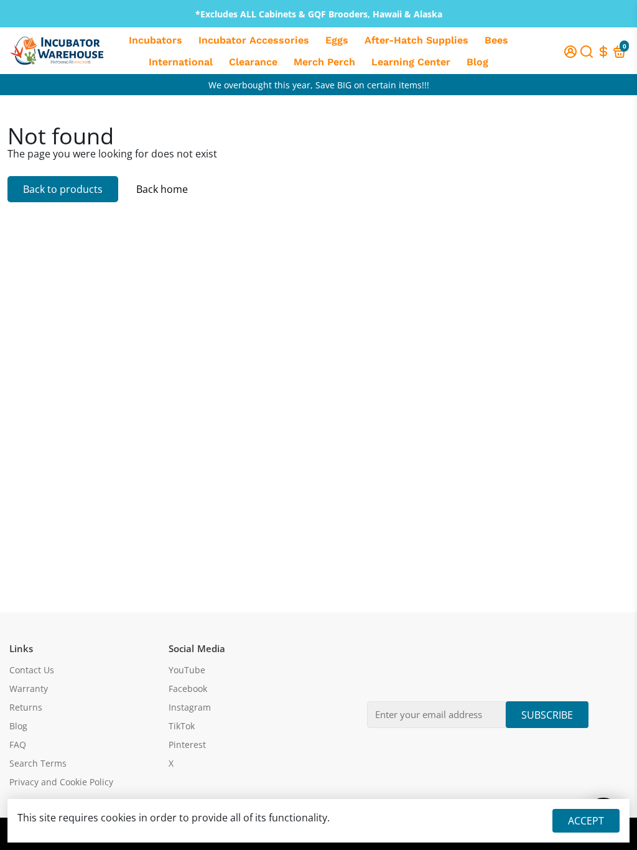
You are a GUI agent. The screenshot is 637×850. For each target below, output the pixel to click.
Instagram (190, 707)
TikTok (182, 726)
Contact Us (31, 670)
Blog (477, 62)
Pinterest (187, 744)
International (181, 62)
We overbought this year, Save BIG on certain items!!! (318, 85)
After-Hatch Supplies (416, 40)
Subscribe (547, 715)
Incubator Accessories (253, 40)
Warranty (28, 688)
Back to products (63, 189)
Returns (25, 707)
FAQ (17, 744)
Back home (162, 189)
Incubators (155, 40)
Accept (586, 821)
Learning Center (410, 62)
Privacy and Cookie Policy (61, 782)
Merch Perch (324, 62)
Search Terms (38, 763)
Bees (496, 40)
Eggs (336, 40)
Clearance (253, 62)
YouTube (187, 670)
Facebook (188, 688)
